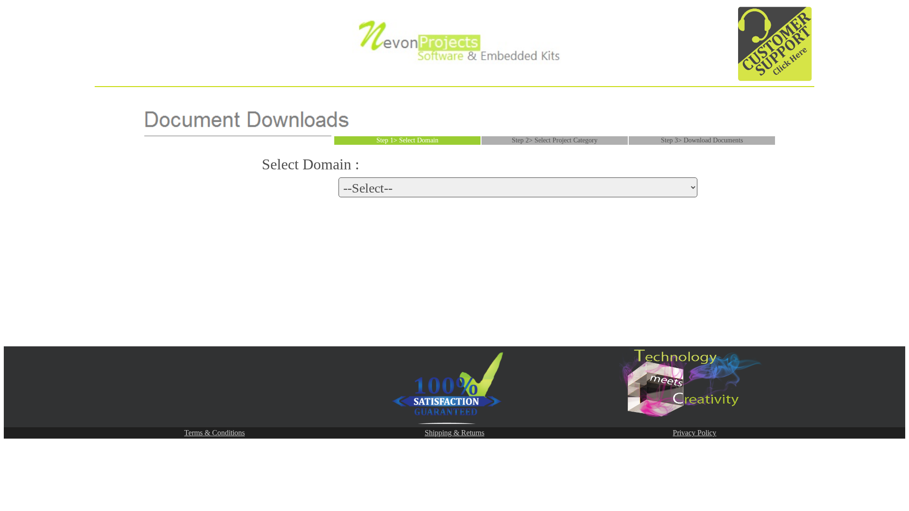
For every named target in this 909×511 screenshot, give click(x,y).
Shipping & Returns (454, 433)
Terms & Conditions (214, 433)
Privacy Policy (694, 433)
